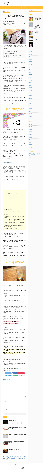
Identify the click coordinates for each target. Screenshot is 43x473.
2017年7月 (30, 90)
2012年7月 (30, 129)
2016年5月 (30, 106)
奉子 (40, 154)
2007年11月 (30, 147)
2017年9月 (30, 87)
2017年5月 (30, 93)
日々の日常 (5, 379)
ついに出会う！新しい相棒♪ (12, 420)
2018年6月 (30, 72)
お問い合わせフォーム (4, 8)
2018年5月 (30, 74)
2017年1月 (30, 100)
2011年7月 (30, 139)
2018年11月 (30, 64)
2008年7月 (30, 144)
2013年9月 (30, 119)
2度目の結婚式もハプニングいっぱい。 (14, 449)
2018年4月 (30, 75)
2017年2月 (30, 98)
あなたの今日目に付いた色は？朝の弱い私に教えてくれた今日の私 (37, 38)
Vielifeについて (5, 6)
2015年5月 (30, 113)
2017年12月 (30, 82)
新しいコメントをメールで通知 (8, 409)
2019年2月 (30, 59)
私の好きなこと (31, 6)
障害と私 (25, 6)
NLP (38, 6)
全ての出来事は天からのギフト (21, 470)
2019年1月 (30, 61)
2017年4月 (30, 95)
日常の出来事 (11, 6)
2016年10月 (30, 103)
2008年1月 (30, 145)
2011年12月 (30, 134)
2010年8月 (30, 142)
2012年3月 (30, 131)
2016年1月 (30, 108)
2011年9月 (30, 137)
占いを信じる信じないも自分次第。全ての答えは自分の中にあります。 (37, 18)
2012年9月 (30, 126)
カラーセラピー (18, 6)
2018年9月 (30, 67)
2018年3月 (30, 77)
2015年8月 (30, 111)
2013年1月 (30, 124)
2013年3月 (30, 121)
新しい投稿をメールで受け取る (8, 411)
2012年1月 (30, 132)
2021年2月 (30, 51)
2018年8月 (30, 69)
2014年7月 (30, 116)
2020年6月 (30, 56)
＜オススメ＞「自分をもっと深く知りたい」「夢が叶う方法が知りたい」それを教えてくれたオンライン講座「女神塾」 (37, 25)
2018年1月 (30, 80)
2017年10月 (30, 85)
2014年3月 (30, 118)
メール (5, 401)
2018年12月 (30, 62)
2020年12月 (30, 54)
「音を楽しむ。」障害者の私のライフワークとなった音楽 (17, 434)
